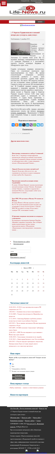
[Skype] (38, 124)
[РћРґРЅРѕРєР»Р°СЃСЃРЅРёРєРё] (16, 124)
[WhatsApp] (34, 124)
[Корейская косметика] (27, 25)
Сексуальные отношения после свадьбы (29, 337)
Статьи (38, 421)
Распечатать (28, 129)
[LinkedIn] (27, 124)
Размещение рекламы (36, 1)
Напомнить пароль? (17, 257)
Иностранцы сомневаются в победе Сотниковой (27, 153)
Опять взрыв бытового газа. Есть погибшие (30, 339)
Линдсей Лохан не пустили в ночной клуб (25, 169)
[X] (23, 124)
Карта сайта (37, 417)
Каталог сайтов (29, 421)
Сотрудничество (25, 1)
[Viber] (31, 124)
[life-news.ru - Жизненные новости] (27, 14)
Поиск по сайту (26, 417)
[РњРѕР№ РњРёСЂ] (20, 124)
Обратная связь (39, 2)
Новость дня (43, 408)
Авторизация (18, 244)
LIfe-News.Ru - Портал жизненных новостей (24, 408)
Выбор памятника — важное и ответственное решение (27, 388)
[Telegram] (41, 124)
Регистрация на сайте (21, 241)
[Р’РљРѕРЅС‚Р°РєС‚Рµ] (13, 124)
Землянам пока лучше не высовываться (28, 312)
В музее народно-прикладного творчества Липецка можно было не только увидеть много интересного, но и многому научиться (26, 343)
